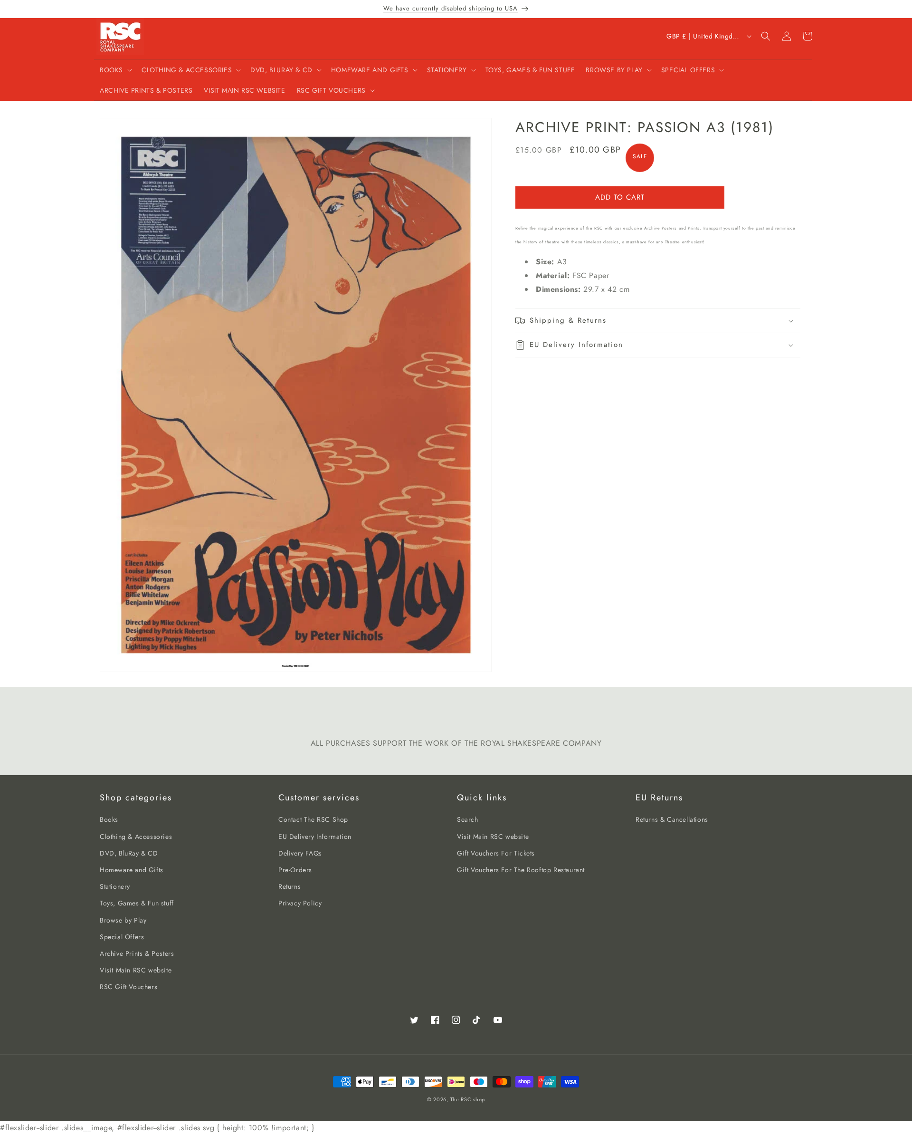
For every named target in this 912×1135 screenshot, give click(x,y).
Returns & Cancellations (672, 819)
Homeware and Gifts (131, 870)
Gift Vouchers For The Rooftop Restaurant (521, 870)
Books (109, 819)
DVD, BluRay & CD (129, 852)
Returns (289, 886)
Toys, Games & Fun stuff (137, 903)
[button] (115, 70)
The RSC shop (467, 1099)
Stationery (115, 886)
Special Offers (122, 936)
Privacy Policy (300, 903)
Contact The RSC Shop (313, 819)
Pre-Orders (295, 870)
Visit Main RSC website (135, 970)
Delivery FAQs (300, 852)
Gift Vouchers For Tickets (496, 852)
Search (467, 819)
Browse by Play (123, 919)
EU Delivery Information (315, 836)
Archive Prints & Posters (137, 953)
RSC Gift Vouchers (128, 986)
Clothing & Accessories (136, 836)
